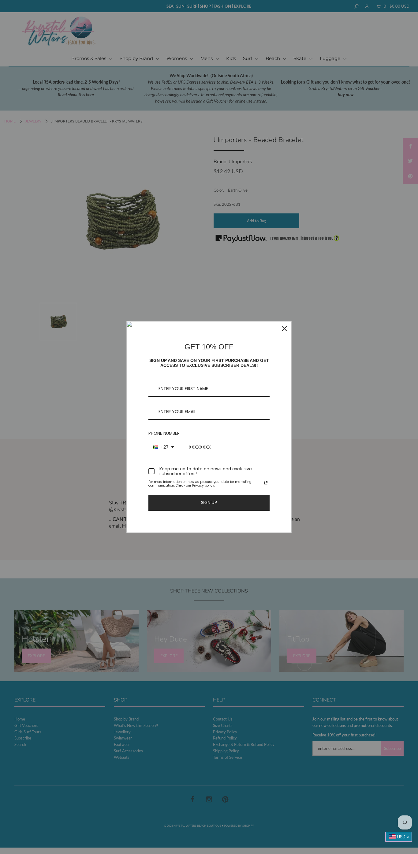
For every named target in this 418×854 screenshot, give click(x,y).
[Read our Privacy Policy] (266, 483)
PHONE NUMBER (164, 433)
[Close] (284, 328)
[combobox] (163, 447)
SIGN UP (209, 502)
